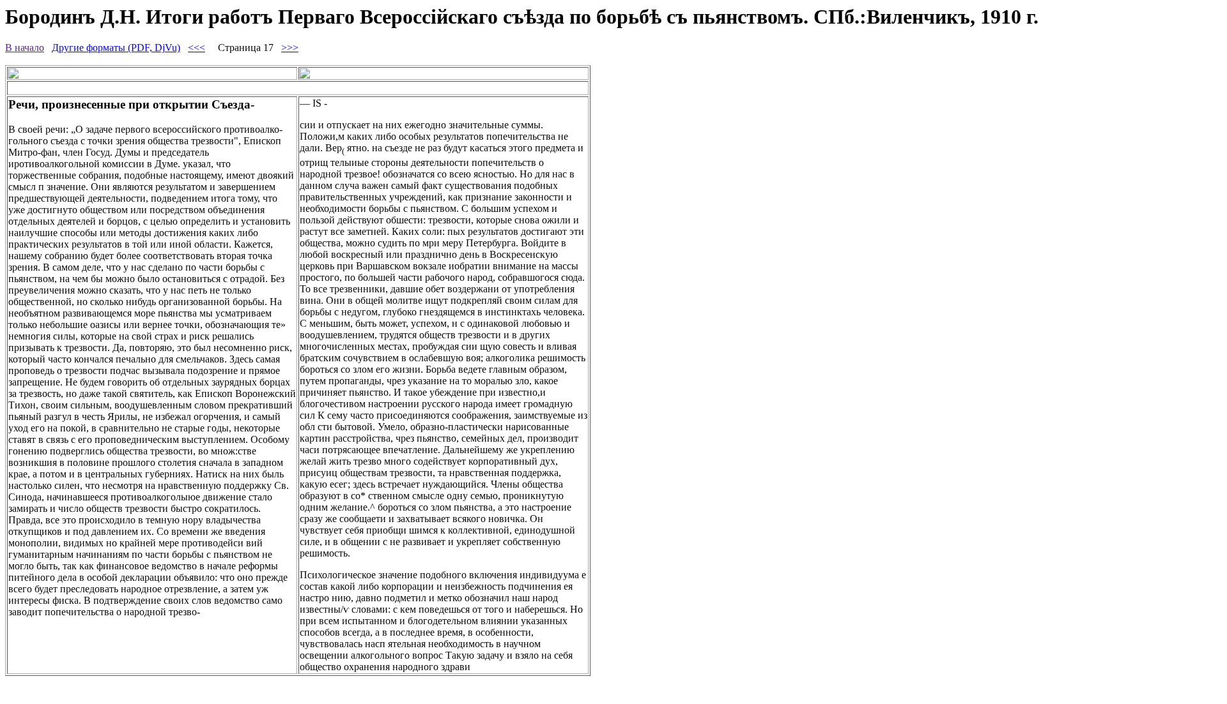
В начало (24, 47)
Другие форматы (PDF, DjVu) (116, 47)
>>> (289, 47)
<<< (196, 47)
